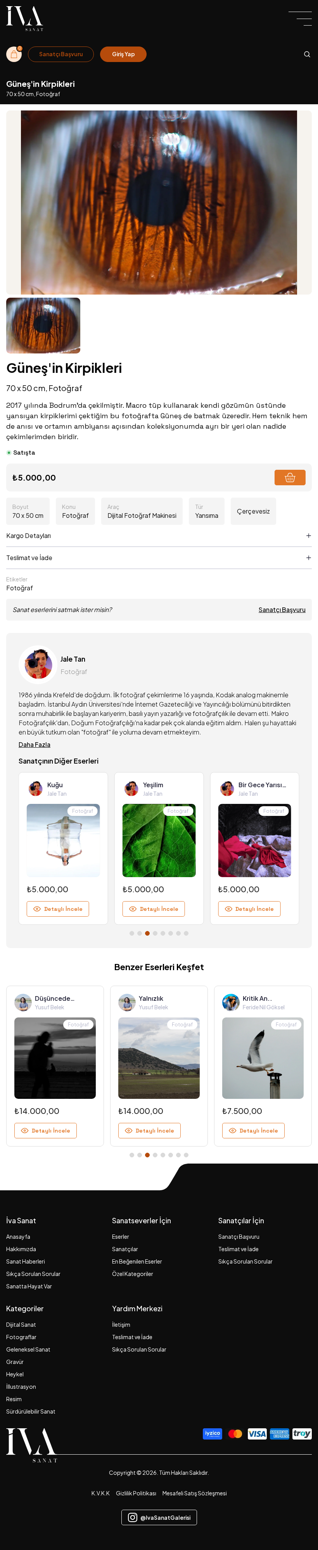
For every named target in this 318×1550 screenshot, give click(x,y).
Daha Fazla (34, 744)
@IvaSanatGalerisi (165, 1517)
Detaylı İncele (63, 908)
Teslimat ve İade (238, 1248)
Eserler (120, 1236)
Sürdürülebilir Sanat (30, 1411)
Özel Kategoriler (132, 1273)
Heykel (15, 1374)
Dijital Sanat (21, 1324)
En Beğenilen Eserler (137, 1261)
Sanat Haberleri (25, 1261)
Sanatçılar (125, 1248)
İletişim (121, 1324)
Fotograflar (21, 1336)
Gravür (15, 1361)
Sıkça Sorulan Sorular (33, 1273)
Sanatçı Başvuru (282, 609)
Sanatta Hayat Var (29, 1286)
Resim (14, 1398)
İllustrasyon (21, 1386)
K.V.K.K (101, 1493)
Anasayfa (18, 1236)
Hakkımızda (21, 1248)
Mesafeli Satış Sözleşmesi (194, 1493)
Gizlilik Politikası (136, 1493)
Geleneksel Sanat (28, 1349)
